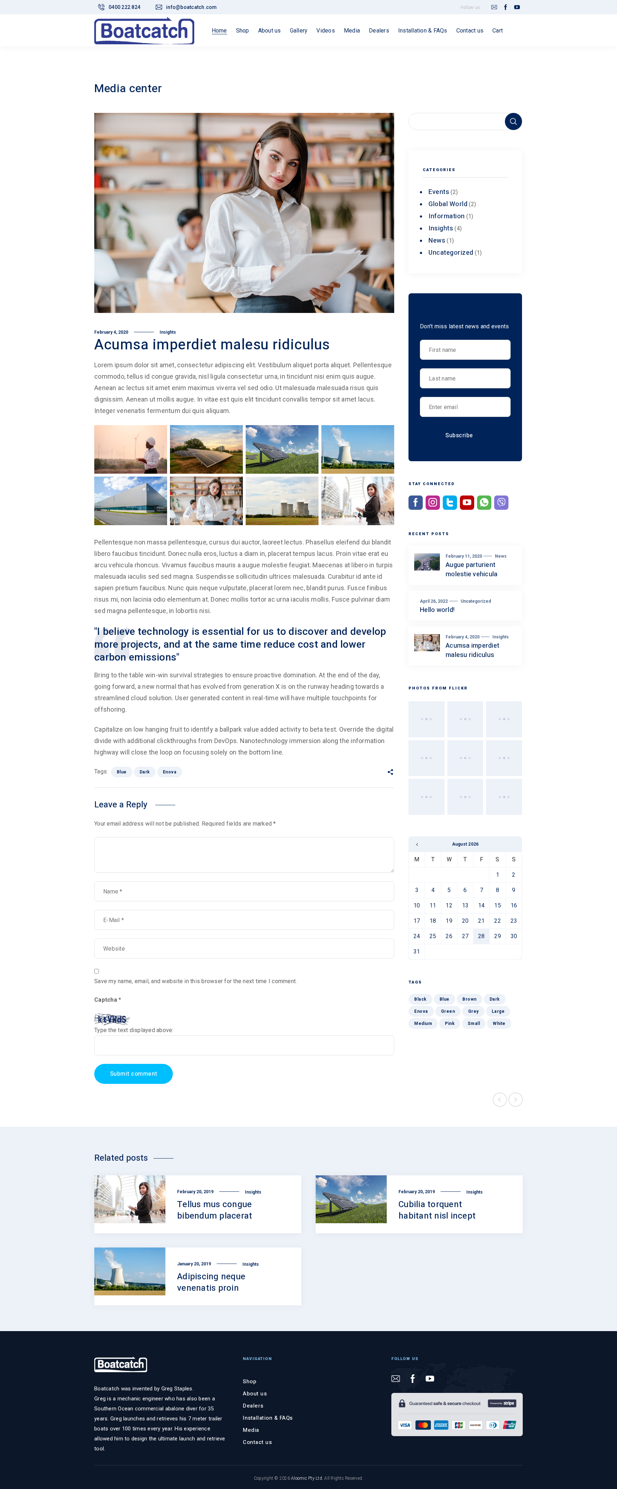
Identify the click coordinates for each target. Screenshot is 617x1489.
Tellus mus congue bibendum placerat (214, 1210)
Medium (423, 1023)
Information (446, 216)
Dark (145, 772)
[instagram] (433, 502)
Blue (122, 772)
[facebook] (505, 7)
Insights (168, 332)
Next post (515, 1099)
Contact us (257, 1442)
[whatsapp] (484, 502)
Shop (249, 1381)
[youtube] (517, 7)
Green (448, 1011)
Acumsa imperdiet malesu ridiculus (472, 650)
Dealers (253, 1406)
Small (474, 1023)
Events (438, 192)
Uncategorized (450, 253)
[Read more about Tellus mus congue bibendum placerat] (130, 1204)
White (499, 1023)
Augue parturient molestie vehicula (471, 569)
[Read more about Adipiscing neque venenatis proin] (130, 1276)
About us (255, 1394)
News (436, 240)
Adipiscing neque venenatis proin (211, 1282)
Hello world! (437, 610)
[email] (494, 7)
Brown (469, 999)
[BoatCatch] (144, 30)
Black (420, 999)
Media (251, 1430)
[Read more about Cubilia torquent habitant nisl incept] (351, 1204)
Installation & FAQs (268, 1418)
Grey (473, 1011)
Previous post (500, 1099)
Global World (447, 204)
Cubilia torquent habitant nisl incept (437, 1210)
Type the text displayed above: (134, 1030)
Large (498, 1011)
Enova (170, 772)
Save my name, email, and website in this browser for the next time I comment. (195, 981)
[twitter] (450, 502)
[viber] (501, 502)
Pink (450, 1023)
